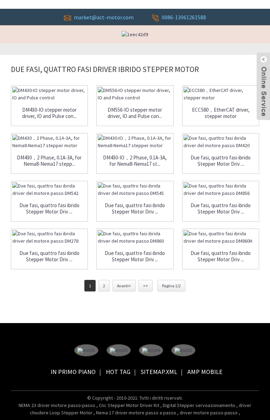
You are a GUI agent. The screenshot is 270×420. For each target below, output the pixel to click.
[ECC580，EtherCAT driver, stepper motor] (221, 94)
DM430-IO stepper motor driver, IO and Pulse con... (49, 113)
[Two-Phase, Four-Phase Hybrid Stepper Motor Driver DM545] (135, 189)
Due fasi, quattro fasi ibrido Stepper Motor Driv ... (221, 161)
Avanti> (124, 285)
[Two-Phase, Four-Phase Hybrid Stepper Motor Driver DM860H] (221, 237)
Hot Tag (118, 372)
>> (145, 285)
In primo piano (73, 372)
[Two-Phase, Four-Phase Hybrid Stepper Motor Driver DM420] (221, 141)
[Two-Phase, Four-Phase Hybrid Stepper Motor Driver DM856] (221, 189)
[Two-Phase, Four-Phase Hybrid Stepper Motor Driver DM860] (135, 237)
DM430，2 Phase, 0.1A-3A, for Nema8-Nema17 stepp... (49, 161)
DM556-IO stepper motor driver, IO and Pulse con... (135, 113)
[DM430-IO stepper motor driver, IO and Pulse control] (49, 94)
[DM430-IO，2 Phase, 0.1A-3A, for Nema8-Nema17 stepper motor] (135, 141)
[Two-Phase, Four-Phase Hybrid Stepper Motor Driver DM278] (49, 237)
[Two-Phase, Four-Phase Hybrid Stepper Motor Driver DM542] (49, 189)
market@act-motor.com (104, 17)
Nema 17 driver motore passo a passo (136, 412)
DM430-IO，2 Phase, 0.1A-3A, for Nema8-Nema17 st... (135, 161)
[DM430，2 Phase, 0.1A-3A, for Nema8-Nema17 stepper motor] (49, 141)
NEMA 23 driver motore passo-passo (57, 405)
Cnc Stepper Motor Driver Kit (129, 405)
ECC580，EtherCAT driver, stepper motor (221, 113)
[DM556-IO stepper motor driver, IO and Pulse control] (135, 94)
